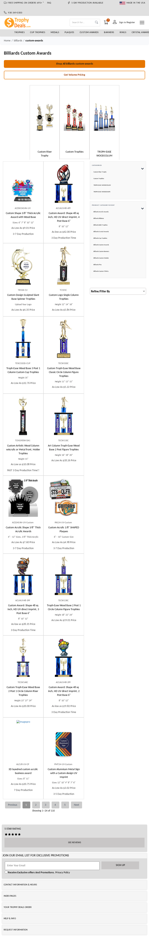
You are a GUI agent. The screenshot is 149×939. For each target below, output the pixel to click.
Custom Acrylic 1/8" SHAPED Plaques (63, 529)
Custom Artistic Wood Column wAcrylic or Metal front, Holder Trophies (23, 449)
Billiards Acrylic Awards (101, 212)
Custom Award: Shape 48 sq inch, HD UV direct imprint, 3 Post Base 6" (23, 609)
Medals (55, 32)
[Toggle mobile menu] (142, 22)
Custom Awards (89, 32)
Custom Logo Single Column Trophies (64, 297)
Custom (23, 215)
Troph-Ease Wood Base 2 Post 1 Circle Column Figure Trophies (64, 607)
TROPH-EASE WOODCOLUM (102, 185)
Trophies (19, 32)
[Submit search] (96, 22)
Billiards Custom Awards (101, 245)
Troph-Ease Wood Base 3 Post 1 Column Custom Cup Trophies (23, 370)
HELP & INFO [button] (10, 918)
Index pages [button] (10, 896)
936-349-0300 (14, 13)
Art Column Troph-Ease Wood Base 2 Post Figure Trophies (64, 447)
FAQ (49, 3)
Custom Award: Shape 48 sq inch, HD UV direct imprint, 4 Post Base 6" (64, 217)
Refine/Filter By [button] (100, 291)
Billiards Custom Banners (101, 251)
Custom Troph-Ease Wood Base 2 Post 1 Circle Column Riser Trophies (23, 691)
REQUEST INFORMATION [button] (16, 930)
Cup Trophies (37, 32)
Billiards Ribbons (99, 218)
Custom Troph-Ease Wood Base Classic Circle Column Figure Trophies (64, 372)
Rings (123, 32)
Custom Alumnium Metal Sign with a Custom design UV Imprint (64, 773)
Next (76, 805)
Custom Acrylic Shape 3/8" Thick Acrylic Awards (23, 529)
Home (7, 40)
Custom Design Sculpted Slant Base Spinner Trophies (23, 297)
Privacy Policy (62, 872)
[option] (45, 123)
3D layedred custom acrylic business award (23, 771)
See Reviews (74, 842)
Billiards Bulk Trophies (100, 225)
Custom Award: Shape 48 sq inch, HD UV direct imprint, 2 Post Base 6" (64, 691)
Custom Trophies (99, 178)
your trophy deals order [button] (18, 907)
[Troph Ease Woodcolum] (104, 117)
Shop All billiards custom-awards (74, 63)
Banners (109, 32)
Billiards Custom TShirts (101, 271)
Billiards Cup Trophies (100, 238)
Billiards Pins (97, 265)
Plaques (69, 32)
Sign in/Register (127, 22)
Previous (13, 805)
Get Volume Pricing (74, 74)
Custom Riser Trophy (100, 172)
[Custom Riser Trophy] (44, 117)
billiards (18, 40)
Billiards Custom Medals (101, 258)
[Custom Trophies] (74, 117)
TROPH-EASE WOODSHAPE (102, 192)
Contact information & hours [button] (20, 885)
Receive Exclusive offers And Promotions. (31, 872)
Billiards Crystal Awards (101, 231)
